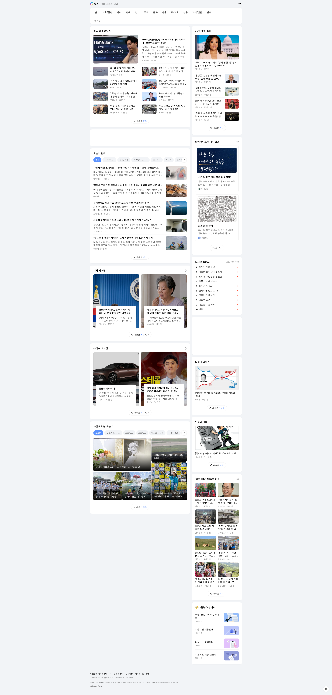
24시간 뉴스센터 (116, 674)
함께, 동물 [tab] (123, 160)
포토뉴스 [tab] (129, 433)
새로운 (141, 120)
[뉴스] (96, 4)
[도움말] (186, 271)
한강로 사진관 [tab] (157, 433)
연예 (103, 4)
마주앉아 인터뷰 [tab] (140, 160)
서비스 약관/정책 (142, 674)
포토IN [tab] (98, 433)
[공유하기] (239, 4)
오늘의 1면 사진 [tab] (113, 433)
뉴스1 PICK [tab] (173, 433)
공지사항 (129, 674)
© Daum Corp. (96, 686)
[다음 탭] (184, 159)
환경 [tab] (97, 160)
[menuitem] (96, 12)
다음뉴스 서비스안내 (98, 674)
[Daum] (92, 4)
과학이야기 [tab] (109, 160)
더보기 (215, 248)
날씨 (116, 4)
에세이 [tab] (169, 160)
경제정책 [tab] (157, 160)
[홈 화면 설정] (326, 689)
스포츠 (109, 4)
